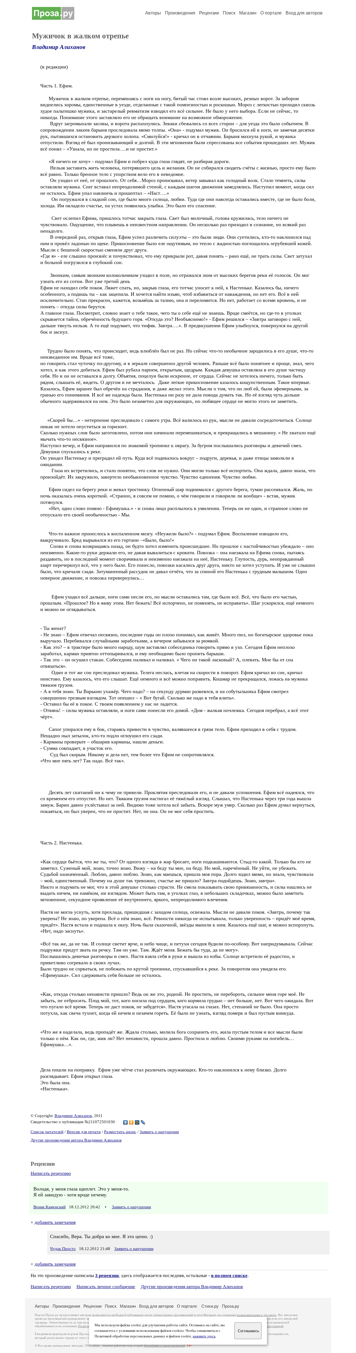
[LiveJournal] (143, 1122)
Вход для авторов (304, 13)
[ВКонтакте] (125, 1122)
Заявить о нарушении (159, 1132)
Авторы (153, 13)
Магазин (247, 13)
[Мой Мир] (137, 1122)
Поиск (229, 13)
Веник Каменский (49, 1207)
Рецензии (209, 13)
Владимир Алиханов (58, 47)
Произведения (180, 13)
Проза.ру (230, 1306)
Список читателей (47, 1132)
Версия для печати (84, 1132)
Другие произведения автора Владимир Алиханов (76, 1140)
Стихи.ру (210, 1306)
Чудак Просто (63, 1248)
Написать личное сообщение (105, 1286)
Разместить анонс (120, 1132)
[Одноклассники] (131, 1122)
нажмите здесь (204, 1336)
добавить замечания (55, 1222)
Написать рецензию (51, 1173)
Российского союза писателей (164, 1345)
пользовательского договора (256, 1315)
